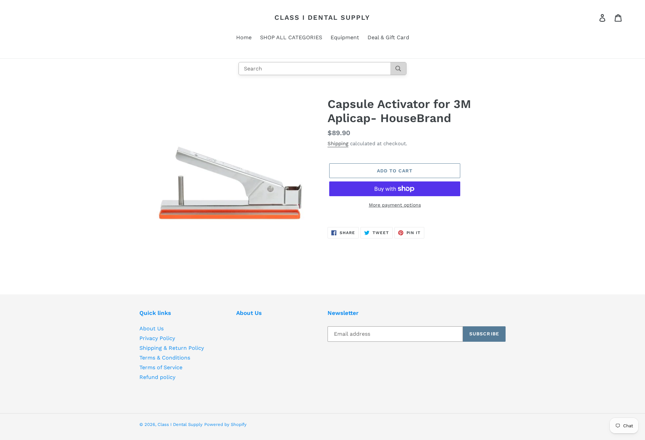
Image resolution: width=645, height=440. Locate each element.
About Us (151, 328)
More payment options (395, 205)
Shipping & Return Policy (171, 348)
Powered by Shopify (225, 424)
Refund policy (157, 377)
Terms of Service (160, 367)
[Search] (398, 68)
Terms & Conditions (164, 357)
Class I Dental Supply (322, 17)
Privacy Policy (157, 338)
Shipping (338, 144)
